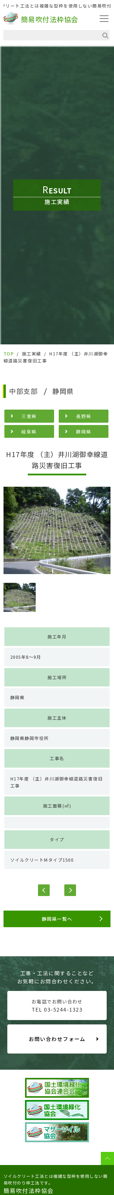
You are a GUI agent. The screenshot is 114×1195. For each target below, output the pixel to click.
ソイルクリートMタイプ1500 (42, 860)
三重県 (29, 416)
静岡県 (83, 431)
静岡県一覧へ (57, 919)
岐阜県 (29, 431)
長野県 (83, 416)
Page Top (107, 1158)
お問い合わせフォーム (57, 1038)
